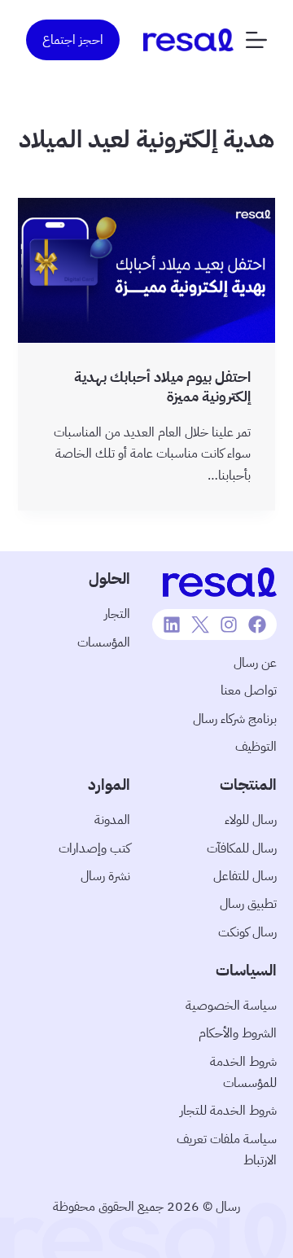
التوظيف (256, 746)
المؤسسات (103, 642)
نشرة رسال (105, 876)
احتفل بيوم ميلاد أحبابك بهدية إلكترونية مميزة (162, 386)
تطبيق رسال (248, 904)
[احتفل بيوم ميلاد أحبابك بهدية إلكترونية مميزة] (147, 270)
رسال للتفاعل (245, 876)
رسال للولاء (251, 820)
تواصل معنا (249, 690)
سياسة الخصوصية (231, 1005)
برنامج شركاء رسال (235, 719)
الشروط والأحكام (238, 1033)
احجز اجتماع (72, 40)
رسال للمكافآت (242, 848)
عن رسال (255, 663)
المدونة (112, 820)
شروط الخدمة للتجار (228, 1110)
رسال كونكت (247, 932)
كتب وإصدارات (94, 848)
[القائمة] (256, 39)
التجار (117, 614)
